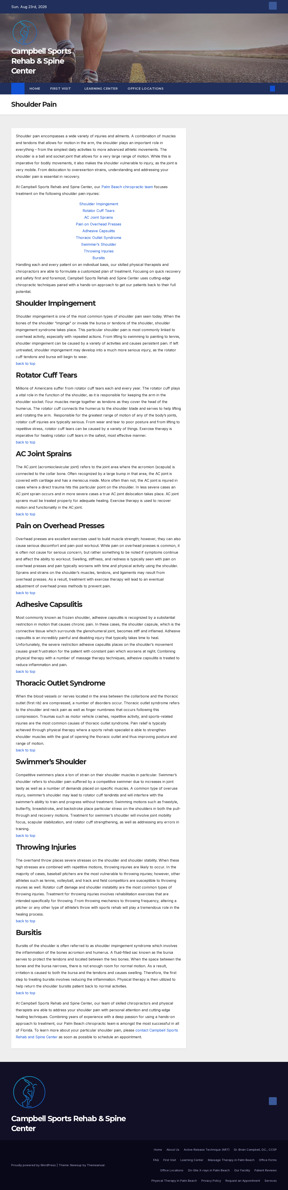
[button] (265, 88)
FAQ (156, 1160)
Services (271, 1180)
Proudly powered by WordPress (34, 1165)
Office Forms (268, 1160)
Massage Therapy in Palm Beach (231, 1160)
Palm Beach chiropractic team (127, 187)
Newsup (76, 1165)
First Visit (61, 89)
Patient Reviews (265, 1170)
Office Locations (146, 89)
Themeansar (96, 1165)
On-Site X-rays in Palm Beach (209, 1170)
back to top (25, 363)
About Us (172, 1149)
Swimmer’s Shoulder (98, 244)
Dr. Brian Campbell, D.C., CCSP (255, 1149)
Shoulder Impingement (98, 204)
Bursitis (98, 258)
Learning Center (101, 89)
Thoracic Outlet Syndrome (98, 237)
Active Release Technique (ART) (207, 1149)
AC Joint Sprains (98, 217)
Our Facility (242, 1170)
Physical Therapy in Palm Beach (174, 1180)
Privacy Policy (211, 1180)
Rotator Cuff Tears (99, 210)
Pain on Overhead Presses (98, 224)
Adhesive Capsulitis (98, 231)
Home (34, 89)
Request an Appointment (242, 1180)
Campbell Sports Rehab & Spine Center (41, 61)
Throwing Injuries (99, 251)
